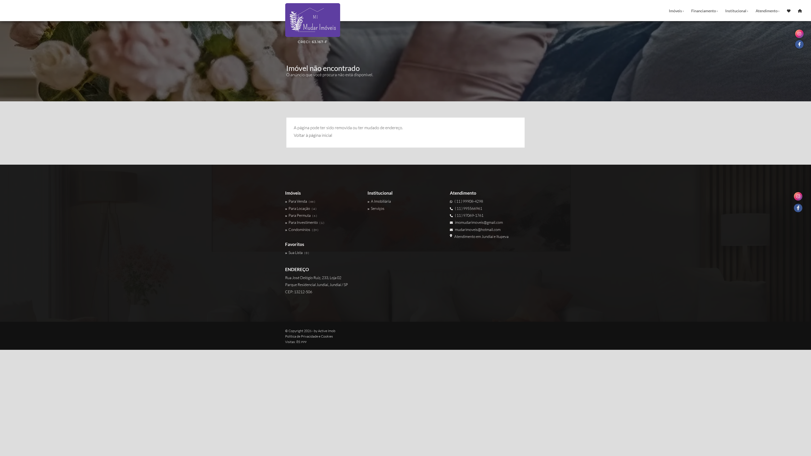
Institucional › (736, 10)
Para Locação (302, 208)
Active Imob (326, 331)
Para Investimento (306, 222)
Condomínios (303, 229)
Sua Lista (298, 252)
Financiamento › (704, 10)
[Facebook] (798, 208)
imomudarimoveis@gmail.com (479, 222)
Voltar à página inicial (313, 135)
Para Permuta (302, 215)
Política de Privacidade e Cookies (309, 336)
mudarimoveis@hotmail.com (478, 229)
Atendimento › (768, 10)
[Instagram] (798, 196)
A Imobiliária (381, 201)
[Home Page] (800, 10)
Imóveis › (676, 10)
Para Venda (301, 201)
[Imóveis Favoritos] (789, 10)
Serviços (377, 208)
